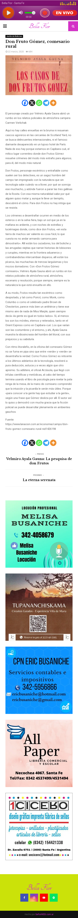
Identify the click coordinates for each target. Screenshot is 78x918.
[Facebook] (25, 103)
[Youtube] (44, 898)
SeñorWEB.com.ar (44, 914)
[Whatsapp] (39, 103)
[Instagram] (34, 898)
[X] (32, 103)
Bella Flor (39, 26)
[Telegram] (46, 103)
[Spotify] (54, 898)
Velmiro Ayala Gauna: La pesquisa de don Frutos (39, 461)
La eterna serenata (39, 480)
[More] (53, 103)
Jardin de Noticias (14, 36)
